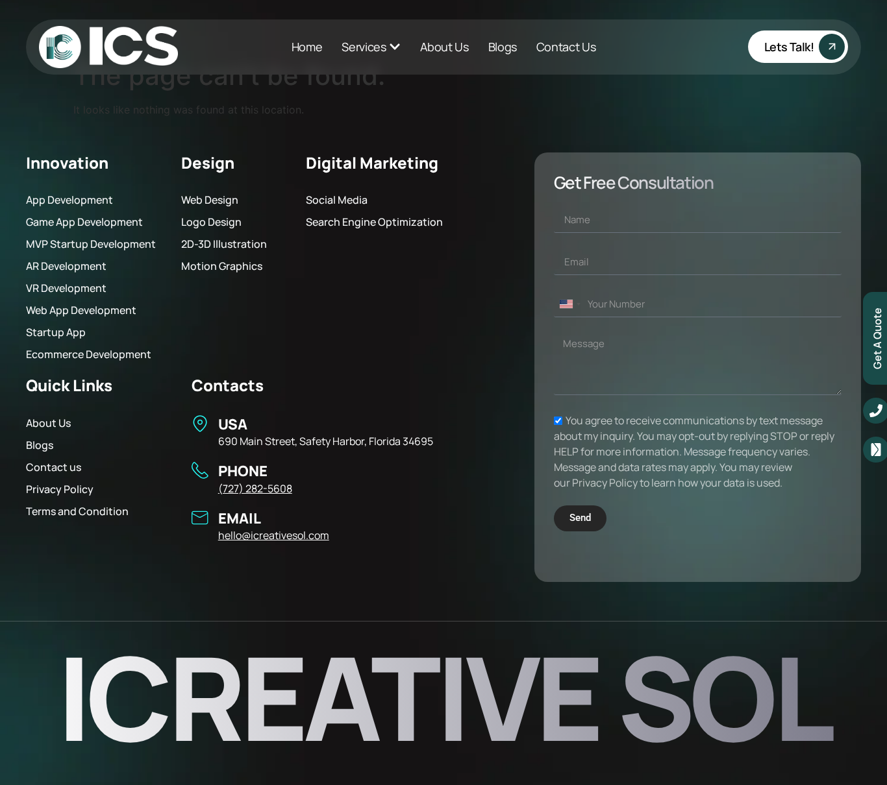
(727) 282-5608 (255, 488)
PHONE (243, 471)
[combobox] (569, 304)
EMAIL (239, 518)
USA (232, 424)
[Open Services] (395, 47)
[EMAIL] (200, 517)
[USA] (200, 423)
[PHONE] (200, 470)
